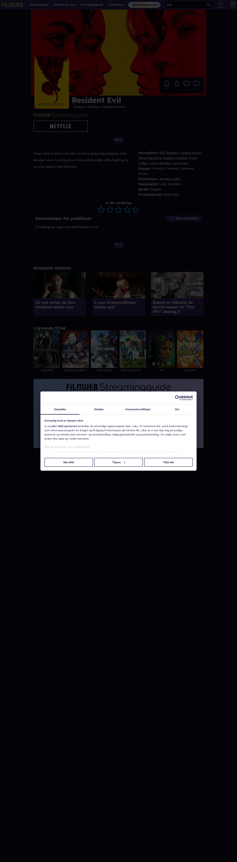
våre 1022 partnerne (64, 426)
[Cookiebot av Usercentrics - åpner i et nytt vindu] (177, 398)
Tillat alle (168, 462)
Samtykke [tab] (60, 409)
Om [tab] (177, 409)
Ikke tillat (68, 462)
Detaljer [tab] (99, 409)
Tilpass (116, 462)
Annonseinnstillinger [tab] (138, 409)
